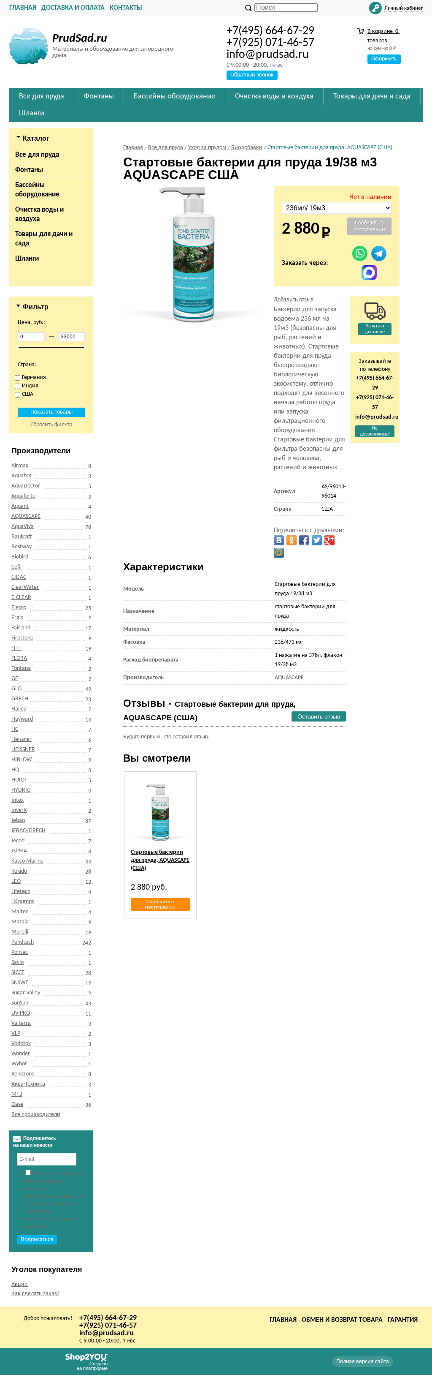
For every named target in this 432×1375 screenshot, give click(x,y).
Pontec (19, 952)
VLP (15, 1033)
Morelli (19, 932)
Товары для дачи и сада (44, 239)
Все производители (35, 1114)
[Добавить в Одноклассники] (291, 540)
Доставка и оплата (73, 8)
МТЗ (16, 1094)
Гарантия (403, 1320)
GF (14, 678)
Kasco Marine (27, 861)
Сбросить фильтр (51, 425)
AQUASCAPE (25, 516)
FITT (16, 648)
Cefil (16, 567)
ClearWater (25, 587)
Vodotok (21, 1043)
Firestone (22, 638)
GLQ (16, 689)
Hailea (19, 709)
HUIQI (18, 780)
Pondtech (22, 942)
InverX (19, 810)
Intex (17, 800)
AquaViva (22, 526)
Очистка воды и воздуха (39, 214)
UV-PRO (20, 1013)
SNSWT (19, 983)
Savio (17, 962)
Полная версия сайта (362, 1362)
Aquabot (21, 476)
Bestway (21, 547)
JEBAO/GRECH (28, 831)
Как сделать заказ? (35, 1294)
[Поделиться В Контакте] (279, 540)
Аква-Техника (28, 1084)
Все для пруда (37, 154)
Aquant (20, 506)
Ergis (17, 618)
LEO (16, 881)
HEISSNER (23, 749)
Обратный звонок (252, 75)
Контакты (126, 8)
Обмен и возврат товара (342, 1320)
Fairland (20, 628)
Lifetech (20, 891)
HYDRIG (21, 790)
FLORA (19, 658)
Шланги (27, 258)
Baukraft (21, 537)
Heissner (21, 739)
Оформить (384, 59)
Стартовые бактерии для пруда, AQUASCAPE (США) (160, 860)
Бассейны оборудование (37, 190)
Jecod (17, 841)
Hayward (22, 719)
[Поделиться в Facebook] (304, 540)
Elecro (18, 607)
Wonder (20, 1054)
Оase (17, 1104)
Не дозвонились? (375, 431)
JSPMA (19, 851)
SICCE (17, 972)
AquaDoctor (25, 486)
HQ (15, 770)
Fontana (21, 668)
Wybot (19, 1064)
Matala (20, 922)
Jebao (18, 820)
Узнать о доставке (375, 329)
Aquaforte (23, 496)
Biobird (19, 557)
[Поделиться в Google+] (329, 540)
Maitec (19, 912)
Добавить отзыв (293, 300)
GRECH (19, 699)
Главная (22, 8)
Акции (19, 1284)
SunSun (19, 1003)
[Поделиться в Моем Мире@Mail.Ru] (279, 553)
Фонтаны (29, 170)
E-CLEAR (21, 597)
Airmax (19, 466)
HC (14, 729)
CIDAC (18, 577)
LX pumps (22, 902)
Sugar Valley (25, 993)
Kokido (19, 871)
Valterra (21, 1023)
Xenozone (23, 1074)
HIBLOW (21, 760)
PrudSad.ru (79, 39)
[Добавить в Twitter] (317, 540)
